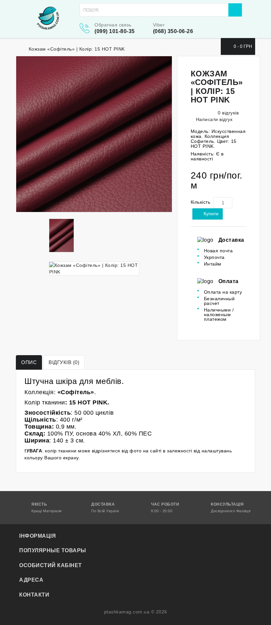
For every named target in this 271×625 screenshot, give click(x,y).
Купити (211, 213)
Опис (29, 362)
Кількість (201, 202)
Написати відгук (213, 119)
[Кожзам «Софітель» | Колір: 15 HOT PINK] (94, 134)
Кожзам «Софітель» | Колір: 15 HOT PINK (77, 49)
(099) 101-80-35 (115, 31)
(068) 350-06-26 (173, 31)
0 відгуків (228, 112)
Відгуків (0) (64, 362)
